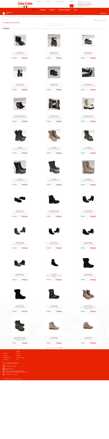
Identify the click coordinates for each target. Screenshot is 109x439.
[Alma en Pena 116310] (88, 207)
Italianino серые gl (88, 52)
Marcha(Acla (19, 147)
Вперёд (61, 347)
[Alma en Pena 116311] (54, 238)
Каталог (100, 20)
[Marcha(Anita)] (20, 173)
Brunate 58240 (54, 274)
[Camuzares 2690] (54, 302)
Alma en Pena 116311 (54, 242)
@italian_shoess (9, 369)
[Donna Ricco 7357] (88, 333)
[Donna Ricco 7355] (54, 333)
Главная (95, 20)
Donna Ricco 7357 (88, 337)
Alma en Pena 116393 (20, 274)
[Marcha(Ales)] (54, 141)
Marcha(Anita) (20, 179)
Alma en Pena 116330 (88, 242)
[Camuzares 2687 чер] (20, 302)
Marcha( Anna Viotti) (54, 116)
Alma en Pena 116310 (88, 211)
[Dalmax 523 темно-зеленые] (20, 333)
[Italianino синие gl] (54, 77)
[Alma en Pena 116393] (20, 270)
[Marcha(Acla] (20, 141)
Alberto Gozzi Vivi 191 (20, 211)
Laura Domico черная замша (19, 116)
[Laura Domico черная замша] (20, 110)
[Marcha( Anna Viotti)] (54, 109)
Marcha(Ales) (54, 147)
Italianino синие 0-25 (20, 84)
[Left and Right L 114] (20, 46)
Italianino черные (88, 84)
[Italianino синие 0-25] (20, 77)
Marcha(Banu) (54, 179)
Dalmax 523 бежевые (88, 306)
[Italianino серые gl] (88, 46)
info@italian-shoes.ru (84, 6)
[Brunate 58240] (54, 267)
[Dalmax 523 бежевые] (88, 302)
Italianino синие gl (54, 84)
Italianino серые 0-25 (54, 52)
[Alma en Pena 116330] (88, 238)
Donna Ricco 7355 (54, 337)
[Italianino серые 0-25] (54, 46)
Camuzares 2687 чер (20, 306)
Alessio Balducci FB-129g (54, 211)
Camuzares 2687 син (88, 274)
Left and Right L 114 (20, 52)
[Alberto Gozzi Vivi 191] (20, 207)
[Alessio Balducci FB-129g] (54, 207)
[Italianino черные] (88, 76)
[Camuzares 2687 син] (88, 270)
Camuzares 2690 (54, 306)
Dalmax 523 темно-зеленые (20, 337)
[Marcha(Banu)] (54, 173)
